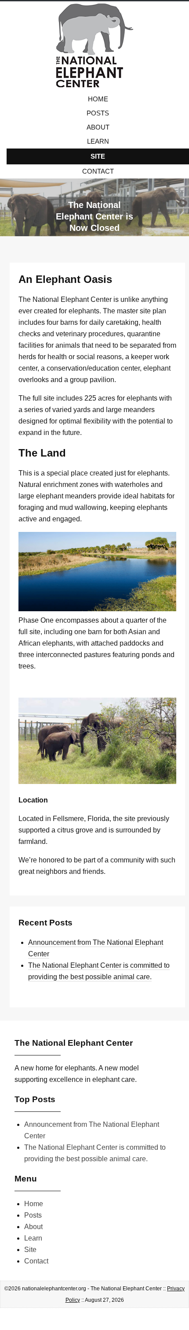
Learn (98, 141)
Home (98, 99)
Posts (98, 113)
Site (98, 156)
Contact (98, 171)
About (98, 127)
